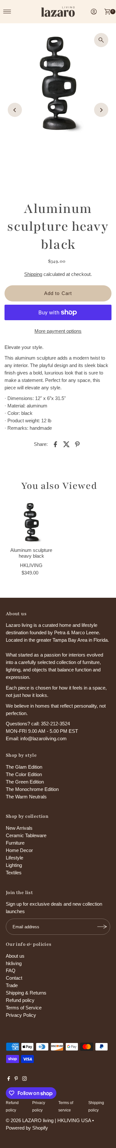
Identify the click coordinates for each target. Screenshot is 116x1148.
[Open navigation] (7, 12)
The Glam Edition (24, 767)
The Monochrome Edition (32, 789)
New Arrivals (19, 828)
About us (15, 956)
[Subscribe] (102, 927)
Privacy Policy (21, 1015)
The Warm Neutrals (26, 796)
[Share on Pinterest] (77, 444)
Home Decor (19, 850)
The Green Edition (25, 782)
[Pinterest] (16, 1079)
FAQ (10, 970)
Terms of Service (24, 1007)
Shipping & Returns (26, 992)
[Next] (101, 110)
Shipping (33, 274)
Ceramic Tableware (26, 835)
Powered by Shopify (27, 1128)
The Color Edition (24, 774)
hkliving (14, 963)
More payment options (58, 331)
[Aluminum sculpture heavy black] (31, 522)
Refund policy (20, 1000)
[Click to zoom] (101, 40)
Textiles (14, 872)
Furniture (15, 843)
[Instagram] (24, 1079)
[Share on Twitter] (66, 444)
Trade (12, 985)
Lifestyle (14, 857)
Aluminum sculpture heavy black (31, 553)
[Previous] (15, 110)
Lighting (14, 865)
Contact (14, 978)
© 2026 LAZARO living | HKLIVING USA (48, 1120)
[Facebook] (8, 1079)
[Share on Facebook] (55, 444)
